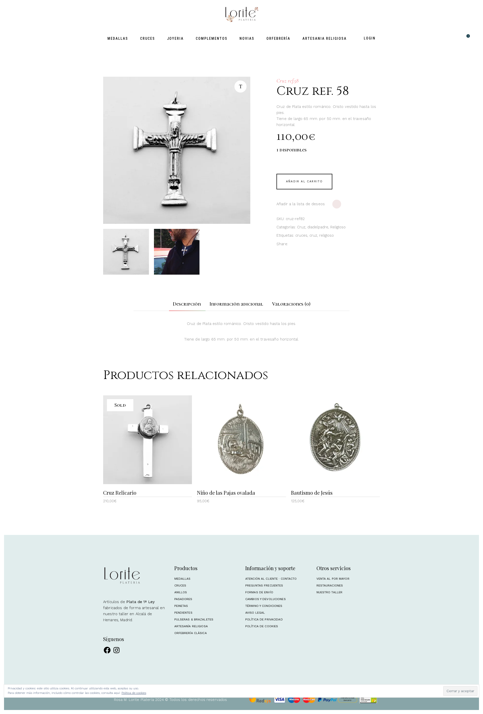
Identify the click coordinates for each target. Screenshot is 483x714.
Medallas (182, 578)
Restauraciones (329, 585)
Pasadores (183, 599)
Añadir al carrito (304, 181)
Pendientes (183, 612)
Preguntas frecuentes (264, 585)
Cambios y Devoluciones (265, 599)
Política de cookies (134, 693)
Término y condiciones (264, 606)
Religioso (338, 227)
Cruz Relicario (119, 492)
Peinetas (181, 606)
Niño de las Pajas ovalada (226, 492)
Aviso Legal (255, 612)
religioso (326, 235)
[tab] (187, 304)
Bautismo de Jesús (312, 492)
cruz (313, 235)
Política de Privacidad (264, 619)
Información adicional (236, 304)
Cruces (180, 585)
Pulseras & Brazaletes (194, 619)
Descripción (187, 304)
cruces (301, 235)
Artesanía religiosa (191, 626)
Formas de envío (259, 592)
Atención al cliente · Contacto (271, 578)
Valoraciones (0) (291, 304)
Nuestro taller (329, 592)
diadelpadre (317, 227)
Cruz (301, 227)
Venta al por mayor (332, 578)
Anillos (180, 592)
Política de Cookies (261, 626)
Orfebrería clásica (190, 633)
